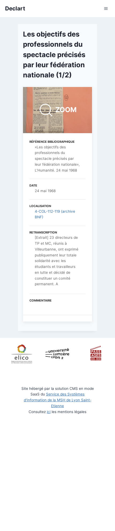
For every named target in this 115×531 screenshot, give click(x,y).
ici (49, 412)
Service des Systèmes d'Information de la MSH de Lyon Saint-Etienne (57, 400)
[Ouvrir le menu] (106, 8)
